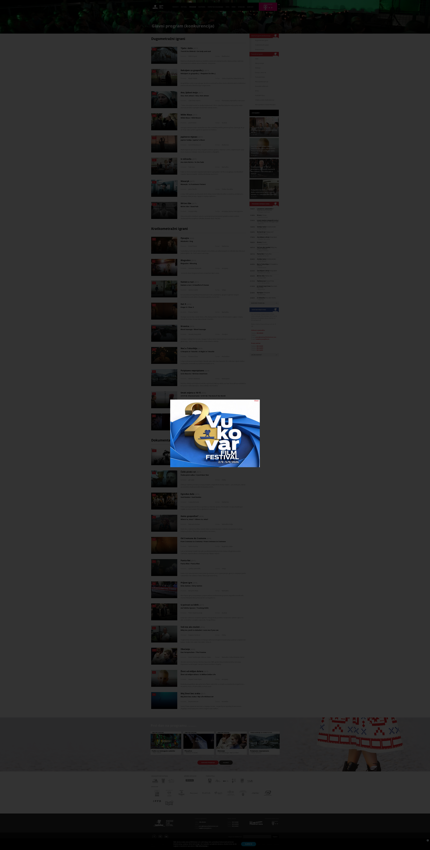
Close (256, 401)
